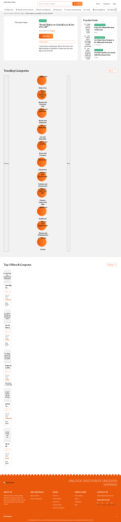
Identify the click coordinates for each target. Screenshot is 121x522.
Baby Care (10, 10)
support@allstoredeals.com (105, 495)
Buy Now (46, 36)
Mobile (112, 10)
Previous (6, 163)
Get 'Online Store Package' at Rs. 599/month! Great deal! (104, 41)
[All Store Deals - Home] (15, 3)
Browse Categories (36, 498)
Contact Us (56, 501)
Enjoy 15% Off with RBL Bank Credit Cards (104, 29)
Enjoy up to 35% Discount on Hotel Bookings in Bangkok (8, 367)
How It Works (79, 495)
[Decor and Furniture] (38, 149)
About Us (55, 495)
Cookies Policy (57, 505)
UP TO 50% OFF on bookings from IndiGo (8, 327)
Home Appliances (100, 10)
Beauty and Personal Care (26, 10)
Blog (114, 4)
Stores (98, 4)
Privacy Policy (57, 498)
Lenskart (8, 299)
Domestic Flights (19, 13)
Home (5, 13)
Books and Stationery (44, 10)
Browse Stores (35, 495)
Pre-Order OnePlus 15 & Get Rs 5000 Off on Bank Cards (104, 54)
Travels (88, 10)
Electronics (58, 10)
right (115, 9)
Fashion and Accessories (73, 10)
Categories (106, 4)
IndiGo (52, 31)
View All (110, 71)
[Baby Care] (38, 83)
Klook (7, 458)
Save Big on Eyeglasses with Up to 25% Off (9, 287)
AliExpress (8, 418)
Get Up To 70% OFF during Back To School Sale (7, 405)
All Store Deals (41, 520)
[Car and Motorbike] (38, 133)
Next (68, 163)
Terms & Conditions (58, 508)
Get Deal (7, 304)
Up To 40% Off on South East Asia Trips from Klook (7, 445)
